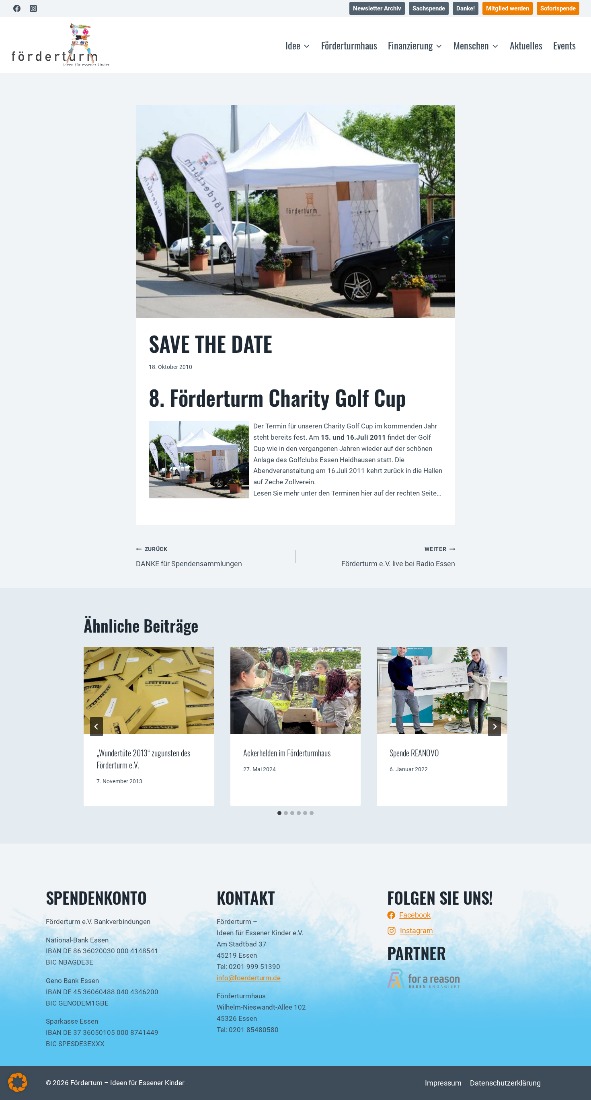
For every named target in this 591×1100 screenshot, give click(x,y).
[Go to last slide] (96, 726)
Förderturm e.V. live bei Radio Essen (398, 557)
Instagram (416, 930)
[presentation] (149, 690)
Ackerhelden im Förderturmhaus (286, 753)
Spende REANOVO (414, 753)
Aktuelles (526, 45)
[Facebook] (17, 8)
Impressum (443, 1083)
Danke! (465, 8)
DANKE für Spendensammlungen (189, 557)
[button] (17, 1082)
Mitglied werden (507, 8)
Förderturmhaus (349, 45)
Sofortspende (558, 8)
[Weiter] (494, 726)
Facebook (415, 915)
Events (564, 45)
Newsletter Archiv (377, 8)
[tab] (279, 813)
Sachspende (428, 8)
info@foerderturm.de (249, 978)
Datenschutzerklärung (505, 1083)
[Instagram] (33, 8)
